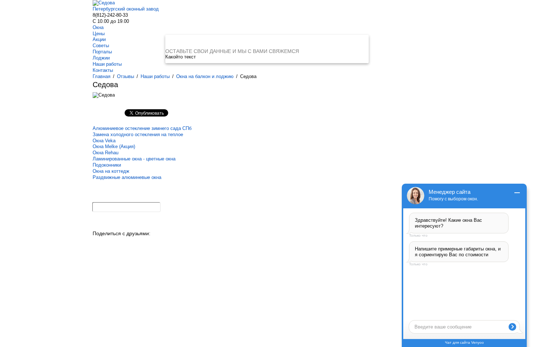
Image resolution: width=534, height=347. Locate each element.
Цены (99, 33)
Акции (99, 39)
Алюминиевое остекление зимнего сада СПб (142, 128)
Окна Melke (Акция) (114, 146)
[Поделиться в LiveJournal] (170, 244)
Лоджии (101, 58)
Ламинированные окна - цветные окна (134, 159)
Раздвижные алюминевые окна (127, 177)
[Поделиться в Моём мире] (134, 244)
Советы (101, 45)
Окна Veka (104, 140)
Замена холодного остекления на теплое (138, 134)
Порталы (102, 51)
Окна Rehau (105, 152)
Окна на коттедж (111, 171)
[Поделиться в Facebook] (146, 244)
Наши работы (107, 64)
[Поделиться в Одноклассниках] (110, 244)
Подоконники (107, 165)
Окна (98, 27)
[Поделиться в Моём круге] (122, 244)
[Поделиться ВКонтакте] (98, 244)
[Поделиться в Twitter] (158, 244)
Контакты (103, 70)
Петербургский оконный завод (126, 9)
